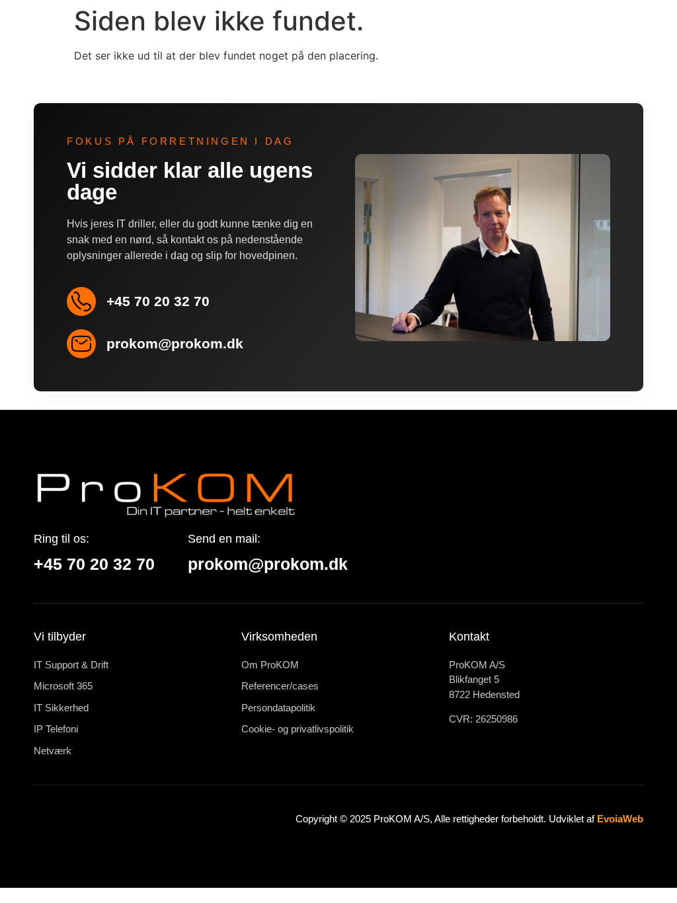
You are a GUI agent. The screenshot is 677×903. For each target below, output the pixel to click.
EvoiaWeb (620, 818)
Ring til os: (61, 538)
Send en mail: (224, 538)
